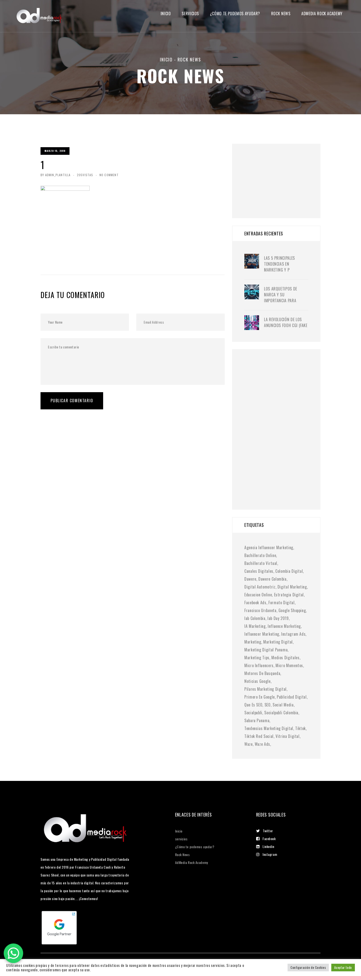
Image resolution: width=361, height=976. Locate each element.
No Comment (109, 175)
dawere (250, 579)
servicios (190, 13)
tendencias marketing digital (268, 728)
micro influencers (259, 665)
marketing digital (278, 642)
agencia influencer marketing (268, 547)
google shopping (292, 610)
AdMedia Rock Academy (191, 862)
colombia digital (289, 571)
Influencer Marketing (261, 634)
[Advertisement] (281, 174)
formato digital (281, 602)
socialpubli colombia (281, 713)
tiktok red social (259, 736)
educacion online (258, 595)
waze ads (262, 744)
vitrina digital (288, 736)
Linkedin (268, 846)
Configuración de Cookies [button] (308, 967)
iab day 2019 (278, 618)
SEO (267, 705)
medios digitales (285, 657)
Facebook (269, 838)
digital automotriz (260, 587)
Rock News (281, 13)
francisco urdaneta (260, 610)
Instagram (270, 854)
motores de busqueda (262, 673)
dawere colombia (272, 579)
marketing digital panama (266, 650)
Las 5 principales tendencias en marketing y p (279, 264)
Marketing (252, 642)
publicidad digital (292, 697)
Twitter (268, 830)
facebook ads (255, 602)
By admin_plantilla (56, 175)
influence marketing (284, 626)
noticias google (257, 681)
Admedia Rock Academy (322, 13)
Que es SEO (253, 705)
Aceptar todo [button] (343, 967)
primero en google (259, 697)
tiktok (300, 728)
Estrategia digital (289, 595)
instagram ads (293, 634)
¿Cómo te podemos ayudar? (235, 13)
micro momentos (289, 665)
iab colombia (254, 618)
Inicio (166, 13)
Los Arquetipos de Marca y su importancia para (280, 294)
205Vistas (85, 175)
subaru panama (256, 720)
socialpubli (253, 713)
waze (248, 744)
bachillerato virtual (260, 563)
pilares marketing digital (265, 689)
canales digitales (258, 571)
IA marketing (255, 626)
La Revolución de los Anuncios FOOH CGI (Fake (285, 322)
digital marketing (292, 587)
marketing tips (256, 657)
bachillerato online (260, 555)
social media (283, 705)
